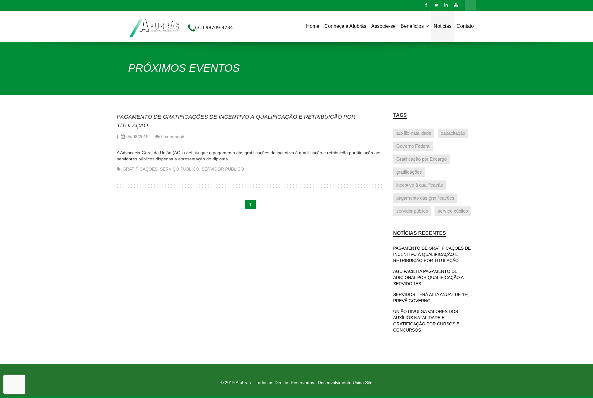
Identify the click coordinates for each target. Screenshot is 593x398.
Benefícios (413, 26)
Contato (465, 26)
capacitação (453, 133)
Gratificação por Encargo (421, 159)
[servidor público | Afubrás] (173, 27)
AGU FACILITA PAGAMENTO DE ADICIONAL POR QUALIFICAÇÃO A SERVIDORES (428, 277)
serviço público (179, 169)
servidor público (223, 169)
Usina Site (362, 382)
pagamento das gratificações (425, 198)
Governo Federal (413, 146)
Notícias (443, 26)
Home (312, 26)
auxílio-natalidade (413, 133)
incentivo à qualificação (419, 185)
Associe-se (383, 26)
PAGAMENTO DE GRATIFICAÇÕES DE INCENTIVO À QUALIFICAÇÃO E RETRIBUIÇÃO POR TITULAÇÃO (432, 254)
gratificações (140, 169)
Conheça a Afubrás (345, 26)
